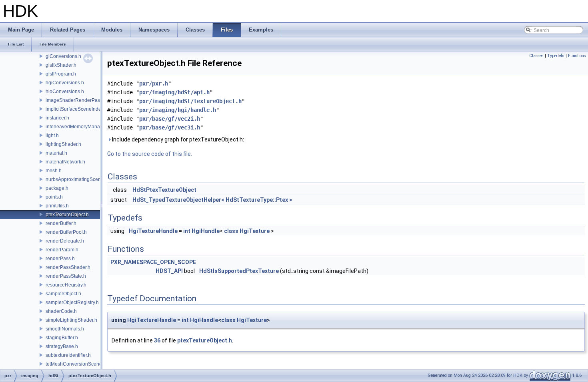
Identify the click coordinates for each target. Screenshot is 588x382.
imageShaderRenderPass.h (76, 100)
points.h (54, 197)
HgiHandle (206, 231)
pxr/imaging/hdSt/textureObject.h (190, 101)
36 (157, 340)
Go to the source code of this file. (149, 154)
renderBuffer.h (61, 223)
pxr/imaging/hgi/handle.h (177, 110)
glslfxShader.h (61, 65)
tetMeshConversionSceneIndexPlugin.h (89, 364)
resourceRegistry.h (66, 285)
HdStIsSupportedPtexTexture (239, 271)
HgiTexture (255, 231)
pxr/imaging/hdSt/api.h (174, 92)
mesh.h (54, 170)
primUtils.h (57, 206)
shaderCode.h (61, 311)
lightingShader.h (63, 144)
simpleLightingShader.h (71, 320)
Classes (536, 55)
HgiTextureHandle (153, 231)
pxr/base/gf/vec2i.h (169, 118)
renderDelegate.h (65, 241)
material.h (56, 153)
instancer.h (57, 118)
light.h (52, 135)
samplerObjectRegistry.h (72, 302)
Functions (577, 55)
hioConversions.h (65, 91)
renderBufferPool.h (66, 232)
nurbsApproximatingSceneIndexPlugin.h (90, 179)
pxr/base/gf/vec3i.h (169, 127)
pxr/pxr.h (153, 83)
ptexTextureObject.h (67, 214)
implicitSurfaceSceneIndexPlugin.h (84, 109)
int (186, 231)
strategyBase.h (62, 346)
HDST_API (169, 271)
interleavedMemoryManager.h (78, 126)
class (231, 231)
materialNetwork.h (65, 162)
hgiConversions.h (65, 83)
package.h (57, 188)
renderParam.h (62, 250)
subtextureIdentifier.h (68, 355)
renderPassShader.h (68, 267)
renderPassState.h (66, 276)
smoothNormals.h (65, 329)
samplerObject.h (63, 293)
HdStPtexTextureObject (164, 190)
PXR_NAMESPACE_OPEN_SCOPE (153, 262)
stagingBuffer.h (62, 337)
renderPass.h (60, 258)
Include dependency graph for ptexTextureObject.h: (177, 139)
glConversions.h (63, 56)
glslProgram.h (61, 74)
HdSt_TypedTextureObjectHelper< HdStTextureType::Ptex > (212, 200)
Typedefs (555, 55)
